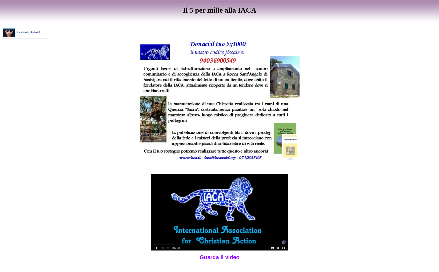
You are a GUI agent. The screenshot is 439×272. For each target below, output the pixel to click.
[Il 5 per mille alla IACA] (9, 35)
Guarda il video (220, 257)
